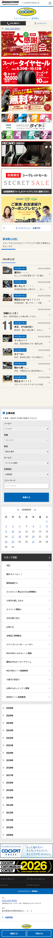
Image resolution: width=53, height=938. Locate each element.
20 (33, 536)
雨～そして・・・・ (24, 286)
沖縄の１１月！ (11, 313)
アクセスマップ (42, 23)
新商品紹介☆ (12, 583)
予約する (39, 933)
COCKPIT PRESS (30, 3)
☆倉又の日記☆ (13, 679)
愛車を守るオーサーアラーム (18, 662)
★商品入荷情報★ (14, 636)
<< (18, 510)
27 (33, 542)
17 (13, 536)
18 (19, 536)
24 (13, 542)
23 (6, 542)
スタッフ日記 (10, 557)
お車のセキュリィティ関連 (17, 688)
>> (35, 510)
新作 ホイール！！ (14, 574)
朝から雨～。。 (21, 367)
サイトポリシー (8, 879)
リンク (5, 885)
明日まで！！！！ (23, 381)
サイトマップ (34, 885)
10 (13, 531)
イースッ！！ (20, 340)
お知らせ (10, 627)
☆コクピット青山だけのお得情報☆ (21, 592)
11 (20, 531)
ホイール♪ (19, 354)
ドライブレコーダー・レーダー (19, 644)
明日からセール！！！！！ (27, 299)
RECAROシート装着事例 (17, 671)
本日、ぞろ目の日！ (24, 327)
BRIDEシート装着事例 (16, 697)
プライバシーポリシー (37, 879)
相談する (14, 933)
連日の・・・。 (21, 272)
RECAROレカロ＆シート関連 (19, 653)
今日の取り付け (13, 618)
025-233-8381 (12, 28)
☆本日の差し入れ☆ (15, 600)
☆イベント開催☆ (14, 609)
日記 (8, 565)
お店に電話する (14, 23)
